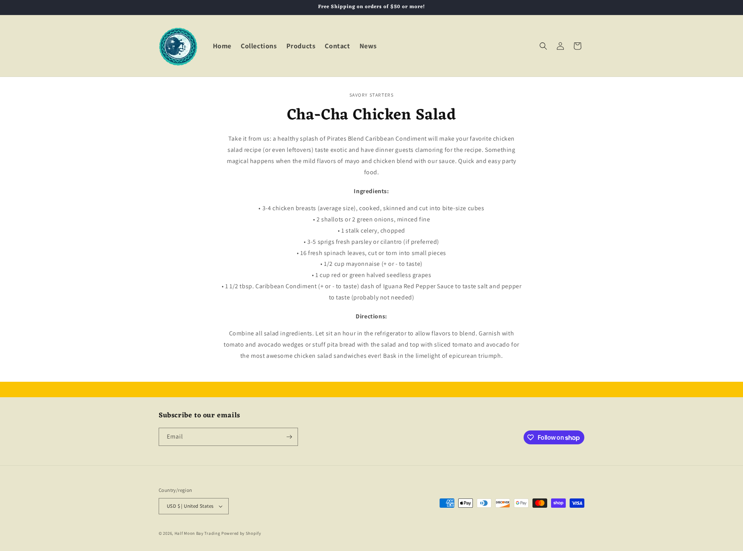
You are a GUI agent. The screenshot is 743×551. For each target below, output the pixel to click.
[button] (543, 45)
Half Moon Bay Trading (198, 533)
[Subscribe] (289, 437)
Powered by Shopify (241, 533)
